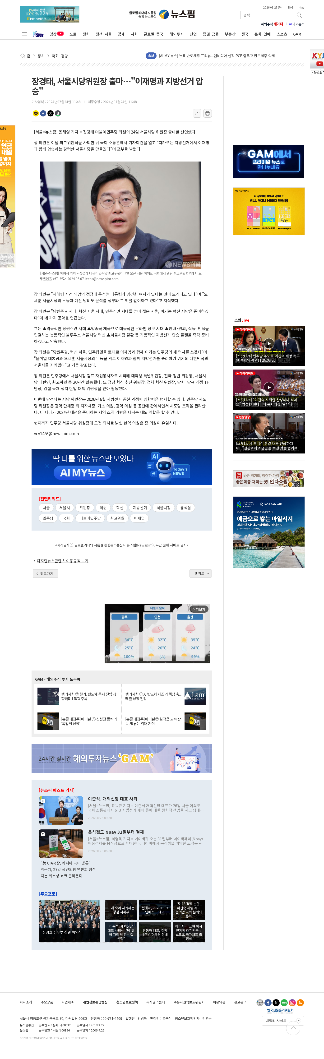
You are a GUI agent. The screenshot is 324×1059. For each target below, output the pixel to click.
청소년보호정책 (127, 1001)
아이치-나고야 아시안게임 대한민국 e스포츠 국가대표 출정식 (188, 932)
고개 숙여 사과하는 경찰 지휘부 (121, 909)
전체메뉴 (24, 33)
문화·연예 (263, 34)
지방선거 (140, 507)
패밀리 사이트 (276, 1020)
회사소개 (26, 1001)
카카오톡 (36, 113)
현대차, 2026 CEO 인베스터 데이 (155, 909)
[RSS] (300, 1002)
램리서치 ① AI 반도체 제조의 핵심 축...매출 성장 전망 (153, 696)
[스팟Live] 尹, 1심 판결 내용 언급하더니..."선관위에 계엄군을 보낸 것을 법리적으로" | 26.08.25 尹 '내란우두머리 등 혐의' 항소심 (268, 445)
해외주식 (272, 24)
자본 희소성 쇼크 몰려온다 (62, 875)
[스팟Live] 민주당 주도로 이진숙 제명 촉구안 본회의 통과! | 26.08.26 (268, 358)
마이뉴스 (297, 24)
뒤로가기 (46, 573)
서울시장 (164, 507)
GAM (297, 34)
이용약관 (219, 1001)
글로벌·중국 (153, 34)
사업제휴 (68, 1001)
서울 (46, 507)
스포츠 (282, 34)
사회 (134, 34)
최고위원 (117, 518)
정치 (86, 34)
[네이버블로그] (284, 1002)
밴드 (58, 113)
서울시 (64, 507)
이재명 (139, 518)
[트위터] (276, 1002)
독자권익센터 (155, 1001)
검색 (299, 15)
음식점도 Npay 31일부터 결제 (116, 832)
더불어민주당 (90, 518)
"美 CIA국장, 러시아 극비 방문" (66, 862)
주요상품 (47, 1001)
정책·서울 (104, 34)
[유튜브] (260, 1002)
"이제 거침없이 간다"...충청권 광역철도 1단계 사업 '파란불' (203, 55)
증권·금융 (211, 34)
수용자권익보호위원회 (189, 1001)
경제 (121, 34)
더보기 (298, 55)
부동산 (230, 34)
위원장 (84, 507)
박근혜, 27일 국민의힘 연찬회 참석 (68, 869)
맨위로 (199, 573)
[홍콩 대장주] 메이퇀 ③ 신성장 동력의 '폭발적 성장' (89, 721)
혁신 (119, 507)
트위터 (50, 113)
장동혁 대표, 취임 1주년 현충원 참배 (155, 932)
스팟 (241, 320)
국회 (66, 518)
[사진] (61, 810)
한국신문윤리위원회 (280, 1010)
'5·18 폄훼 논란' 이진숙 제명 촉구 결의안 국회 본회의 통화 (189, 909)
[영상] (269, 345)
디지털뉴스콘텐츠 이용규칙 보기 (62, 561)
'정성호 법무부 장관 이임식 (62, 932)
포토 (73, 34)
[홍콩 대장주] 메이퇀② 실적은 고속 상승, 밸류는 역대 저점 (153, 721)
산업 (193, 34)
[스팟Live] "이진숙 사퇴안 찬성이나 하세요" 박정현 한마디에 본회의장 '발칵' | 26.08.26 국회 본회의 (266, 402)
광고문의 (240, 1001)
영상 (53, 34)
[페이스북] (268, 1002)
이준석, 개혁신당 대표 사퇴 (112, 798)
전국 (245, 34)
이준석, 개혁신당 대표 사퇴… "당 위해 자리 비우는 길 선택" (121, 932)
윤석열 (185, 507)
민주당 (48, 518)
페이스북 (43, 113)
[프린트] (207, 113)
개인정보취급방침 (95, 1001)
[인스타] (292, 1002)
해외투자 (177, 34)
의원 (103, 507)
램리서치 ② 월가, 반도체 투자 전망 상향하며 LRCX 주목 (88, 696)
